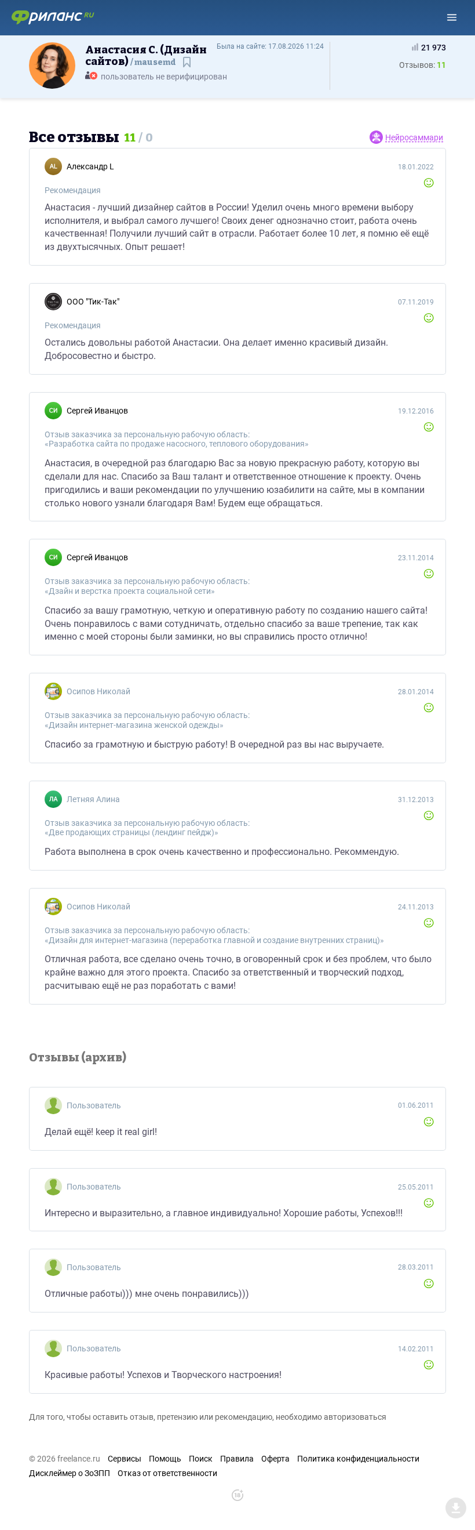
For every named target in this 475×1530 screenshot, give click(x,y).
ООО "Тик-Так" (93, 301)
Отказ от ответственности (167, 1473)
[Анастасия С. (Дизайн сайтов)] (52, 65)
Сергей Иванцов (97, 410)
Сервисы (124, 1458)
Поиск (201, 1458)
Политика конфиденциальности (358, 1458)
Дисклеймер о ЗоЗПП (69, 1473)
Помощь (165, 1458)
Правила (237, 1458)
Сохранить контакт (187, 67)
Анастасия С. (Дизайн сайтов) (146, 55)
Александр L (90, 166)
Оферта (275, 1458)
